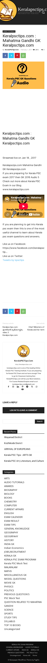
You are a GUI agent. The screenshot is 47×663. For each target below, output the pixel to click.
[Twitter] (11, 55)
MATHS (8, 571)
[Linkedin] (19, 387)
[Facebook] (5, 55)
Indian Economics (14, 547)
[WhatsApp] (23, 55)
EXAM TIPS (10, 524)
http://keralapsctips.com (23, 364)
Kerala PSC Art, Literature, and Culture (24, 461)
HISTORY (9, 540)
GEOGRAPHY (11, 532)
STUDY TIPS (10, 617)
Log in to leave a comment (23, 410)
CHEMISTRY (10, 501)
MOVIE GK (9, 582)
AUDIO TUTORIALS (9, 31)
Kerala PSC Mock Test (15, 563)
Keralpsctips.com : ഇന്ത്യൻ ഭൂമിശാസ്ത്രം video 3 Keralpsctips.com (13, 331)
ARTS (7, 478)
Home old (26, 655)
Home (35, 655)
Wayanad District (13, 437)
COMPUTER (10, 505)
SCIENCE (8, 609)
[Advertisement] (23, 108)
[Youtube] (23, 390)
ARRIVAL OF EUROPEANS (17, 449)
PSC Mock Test (12, 598)
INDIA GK (9, 544)
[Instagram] (14, 387)
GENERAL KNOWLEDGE (17, 528)
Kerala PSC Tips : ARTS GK (18, 455)
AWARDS (9, 486)
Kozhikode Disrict (13, 443)
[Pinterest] (17, 55)
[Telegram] (28, 387)
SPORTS (8, 613)
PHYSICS (8, 586)
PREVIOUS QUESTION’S (16, 653)
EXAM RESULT (11, 520)
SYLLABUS (9, 621)
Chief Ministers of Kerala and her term (35, 328)
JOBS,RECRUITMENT (15, 551)
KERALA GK (10, 555)
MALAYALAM (10, 567)
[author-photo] (23, 357)
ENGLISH (9, 513)
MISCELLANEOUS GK (15, 574)
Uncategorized (12, 629)
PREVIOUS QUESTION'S (17, 594)
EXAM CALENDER (13, 517)
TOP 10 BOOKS (12, 625)
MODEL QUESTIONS (15, 578)
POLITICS (9, 590)
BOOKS (8, 497)
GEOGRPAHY (11, 536)
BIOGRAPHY (10, 489)
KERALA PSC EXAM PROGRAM (20, 559)
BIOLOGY (9, 493)
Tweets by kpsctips (13, 260)
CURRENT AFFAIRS (14, 509)
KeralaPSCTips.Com (12, 50)
